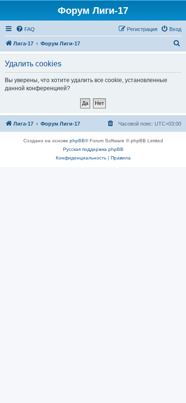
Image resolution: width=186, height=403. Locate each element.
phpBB (77, 140)
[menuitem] (25, 29)
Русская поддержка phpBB (93, 149)
